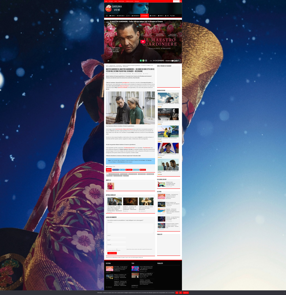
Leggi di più (186, 292)
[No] (284, 292)
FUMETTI (161, 15)
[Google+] (166, 1)
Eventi (106, 1)
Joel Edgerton (124, 174)
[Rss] (164, 1)
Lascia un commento (138, 73)
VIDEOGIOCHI (136, 15)
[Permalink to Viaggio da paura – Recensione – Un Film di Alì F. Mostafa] (168, 164)
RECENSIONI (144, 15)
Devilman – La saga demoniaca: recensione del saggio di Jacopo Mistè (172, 218)
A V (107, 73)
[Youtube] (170, 1)
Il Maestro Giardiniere (114, 174)
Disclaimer (137, 1)
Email (108, 240)
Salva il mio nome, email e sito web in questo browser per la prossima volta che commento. (129, 250)
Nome (109, 235)
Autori (115, 1)
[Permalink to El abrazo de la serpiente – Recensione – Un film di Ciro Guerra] (168, 114)
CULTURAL (153, 15)
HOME (107, 15)
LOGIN (173, 15)
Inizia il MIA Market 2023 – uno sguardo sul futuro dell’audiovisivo (146, 268)
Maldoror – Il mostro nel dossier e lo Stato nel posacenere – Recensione (129, 208)
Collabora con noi (129, 1)
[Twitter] (168, 1)
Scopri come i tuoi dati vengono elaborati (134, 257)
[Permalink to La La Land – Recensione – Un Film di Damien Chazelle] (168, 131)
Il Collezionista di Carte (129, 147)
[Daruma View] (113, 8)
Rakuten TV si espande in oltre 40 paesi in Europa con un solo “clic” (146, 275)
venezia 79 (126, 175)
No (180, 292)
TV (128, 15)
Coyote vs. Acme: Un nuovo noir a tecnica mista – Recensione (146, 208)
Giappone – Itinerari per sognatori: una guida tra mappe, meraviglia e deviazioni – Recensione (120, 283)
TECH (168, 15)
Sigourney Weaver (118, 175)
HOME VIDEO (121, 15)
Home (107, 65)
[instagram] (171, 1)
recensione (109, 175)
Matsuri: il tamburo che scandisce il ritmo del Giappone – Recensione (172, 204)
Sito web (109, 244)
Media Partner (121, 1)
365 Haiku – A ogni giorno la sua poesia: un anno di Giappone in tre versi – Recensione (120, 268)
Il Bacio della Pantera (128, 129)
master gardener (133, 174)
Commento (109, 222)
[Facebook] (167, 1)
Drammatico (119, 65)
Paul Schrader (119, 129)
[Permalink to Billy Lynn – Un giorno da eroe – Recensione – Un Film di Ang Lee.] (168, 148)
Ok (176, 292)
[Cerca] (181, 1)
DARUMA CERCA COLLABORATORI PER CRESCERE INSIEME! (170, 183)
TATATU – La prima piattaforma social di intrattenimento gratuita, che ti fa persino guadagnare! (142, 282)
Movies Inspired (142, 174)
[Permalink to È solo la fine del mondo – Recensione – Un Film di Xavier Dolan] (168, 97)
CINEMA (113, 15)
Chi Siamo (111, 1)
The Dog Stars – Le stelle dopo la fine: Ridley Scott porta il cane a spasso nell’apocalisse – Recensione (114, 208)
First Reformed (146, 147)
